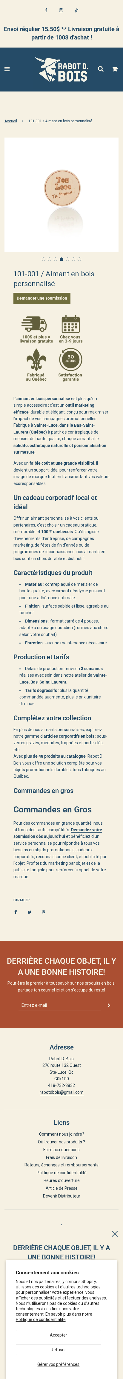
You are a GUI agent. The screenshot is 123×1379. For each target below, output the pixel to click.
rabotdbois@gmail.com (62, 1092)
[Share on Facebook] (15, 912)
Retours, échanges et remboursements (61, 1165)
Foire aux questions (61, 1149)
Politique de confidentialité (41, 1319)
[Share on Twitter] (29, 912)
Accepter (58, 1335)
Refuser (58, 1349)
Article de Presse (62, 1188)
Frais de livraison (61, 1157)
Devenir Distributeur (61, 1196)
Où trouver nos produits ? (61, 1141)
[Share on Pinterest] (43, 912)
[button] (43, 259)
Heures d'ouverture (62, 1180)
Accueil (10, 121)
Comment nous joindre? (61, 1134)
